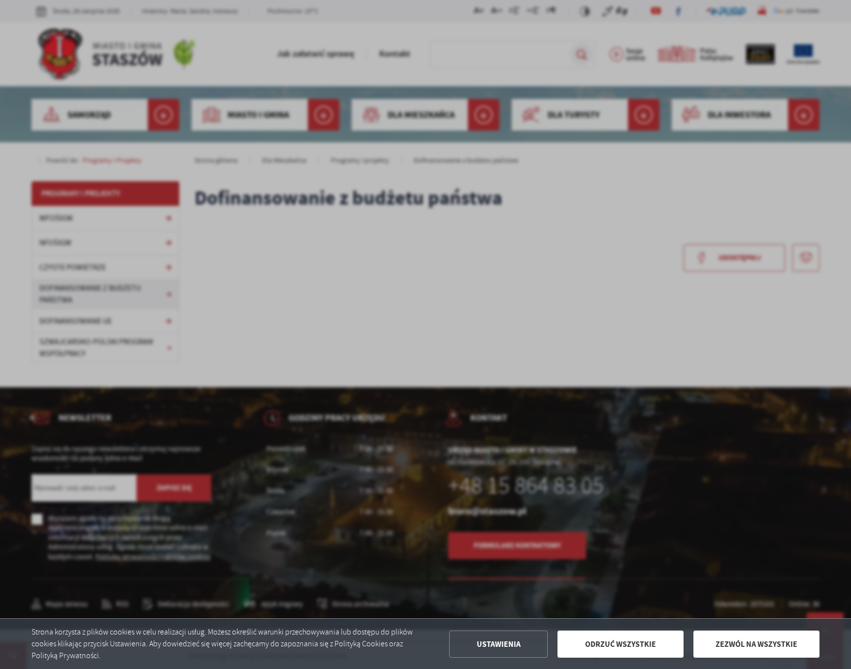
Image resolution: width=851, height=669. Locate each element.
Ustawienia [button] (499, 644)
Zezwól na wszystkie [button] (756, 644)
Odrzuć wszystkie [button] (620, 644)
